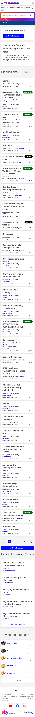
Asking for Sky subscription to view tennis (11, 467)
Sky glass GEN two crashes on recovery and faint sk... (11, 387)
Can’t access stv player (13, 259)
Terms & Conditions (27, 694)
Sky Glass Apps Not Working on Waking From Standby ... (11, 171)
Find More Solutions (17, 625)
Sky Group (5, 700)
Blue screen (7, 234)
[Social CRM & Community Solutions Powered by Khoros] (28, 712)
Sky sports (7, 145)
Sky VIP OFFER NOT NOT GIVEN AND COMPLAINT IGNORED (13, 324)
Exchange (6, 81)
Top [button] (18, 691)
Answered (27, 92)
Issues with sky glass (12, 357)
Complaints (5, 698)
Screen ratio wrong (11, 499)
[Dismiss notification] (32, 8)
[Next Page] (30, 542)
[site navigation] (2, 3)
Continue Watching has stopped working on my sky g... (13, 206)
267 (24, 541)
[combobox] (16, 15)
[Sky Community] (12, 2)
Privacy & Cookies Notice (9, 696)
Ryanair (6, 403)
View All (17, 680)
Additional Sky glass (11, 132)
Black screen (8, 340)
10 (12, 101)
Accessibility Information (26, 696)
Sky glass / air (9, 526)
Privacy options (6, 694)
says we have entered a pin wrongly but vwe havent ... (13, 449)
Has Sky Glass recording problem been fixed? (13, 189)
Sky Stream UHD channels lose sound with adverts (12, 95)
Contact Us (30, 698)
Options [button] (27, 72)
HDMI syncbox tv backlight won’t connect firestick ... (13, 371)
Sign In (32, 3)
